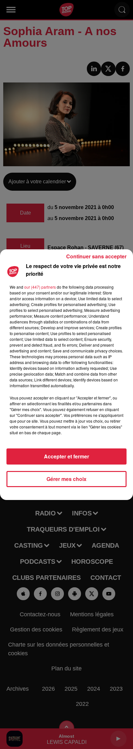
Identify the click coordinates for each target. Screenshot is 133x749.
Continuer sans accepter (96, 256)
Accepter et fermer (66, 456)
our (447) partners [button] (40, 287)
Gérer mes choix (66, 479)
